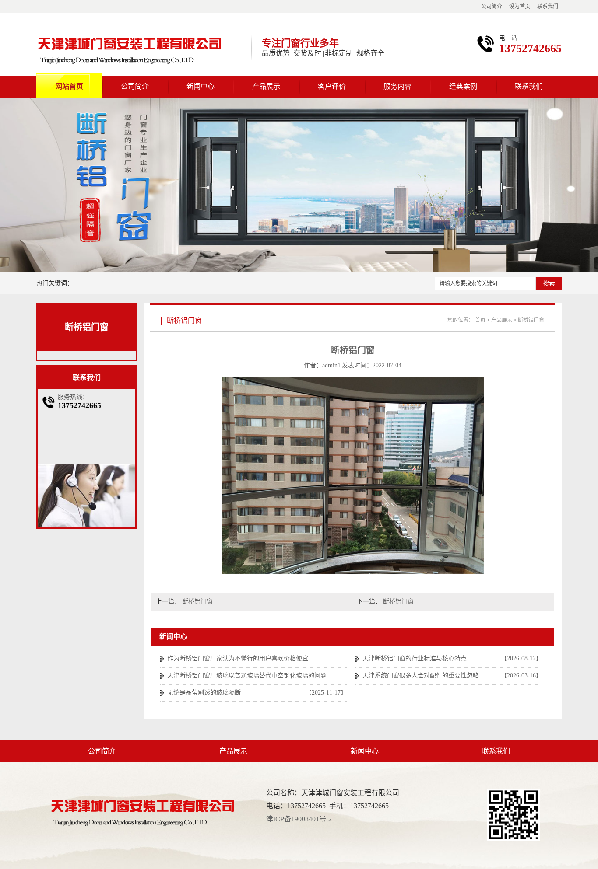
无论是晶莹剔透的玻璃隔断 (204, 692)
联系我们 (547, 6)
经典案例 (463, 86)
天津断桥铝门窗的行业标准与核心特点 (414, 658)
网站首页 (69, 86)
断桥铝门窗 (87, 327)
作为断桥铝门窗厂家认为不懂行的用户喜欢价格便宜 (237, 658)
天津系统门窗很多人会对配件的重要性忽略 (420, 675)
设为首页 (519, 6)
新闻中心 (200, 86)
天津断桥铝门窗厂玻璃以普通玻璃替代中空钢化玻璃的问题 (247, 675)
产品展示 (266, 86)
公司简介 (491, 6)
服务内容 (397, 86)
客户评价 (332, 86)
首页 (480, 320)
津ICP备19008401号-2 (299, 819)
